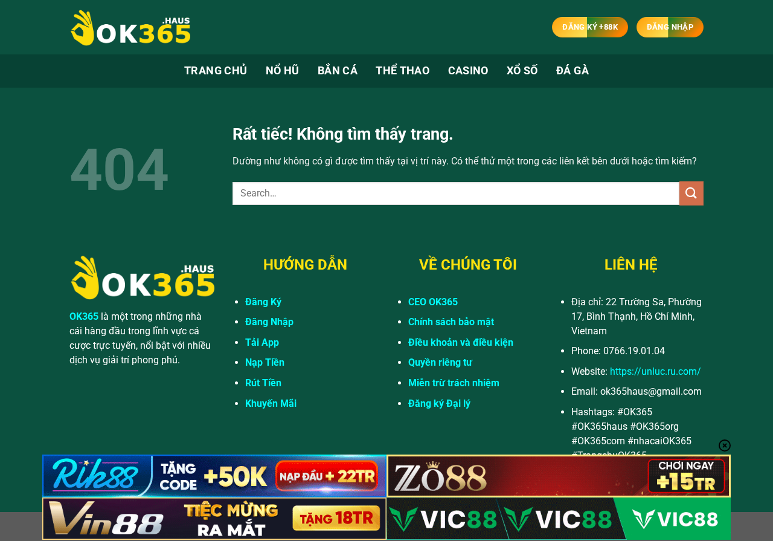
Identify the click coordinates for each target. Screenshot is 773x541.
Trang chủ (215, 71)
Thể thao (402, 71)
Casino (468, 71)
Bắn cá (338, 71)
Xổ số (522, 71)
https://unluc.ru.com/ (655, 371)
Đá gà (572, 71)
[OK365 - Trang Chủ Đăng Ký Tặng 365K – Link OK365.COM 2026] (129, 27)
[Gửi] (691, 193)
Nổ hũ (283, 71)
